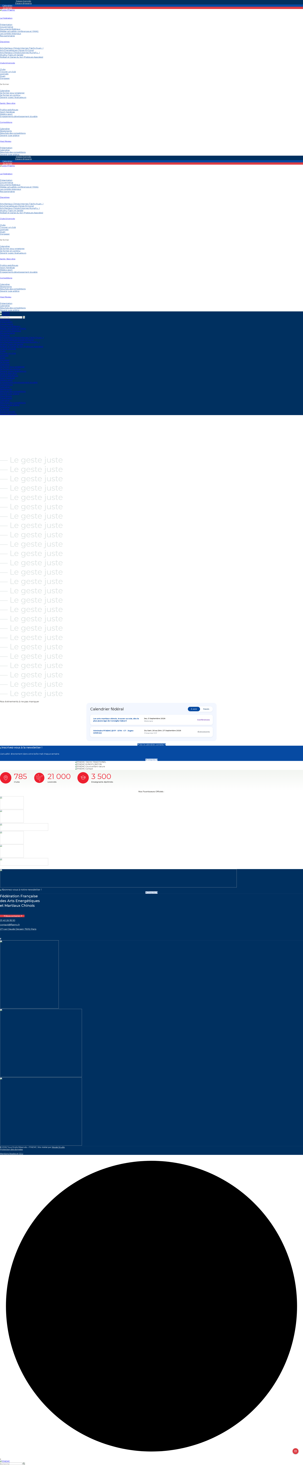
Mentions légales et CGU (11, 1154)
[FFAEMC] (5, 312)
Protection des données (11, 1149)
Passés (206, 709)
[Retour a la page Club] (296, 1451)
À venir (194, 709)
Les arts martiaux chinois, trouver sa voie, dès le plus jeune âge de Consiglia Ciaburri (116, 720)
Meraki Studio (58, 1147)
